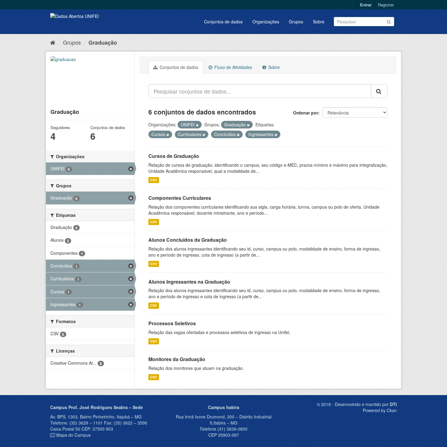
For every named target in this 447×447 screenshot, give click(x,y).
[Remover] (197, 124)
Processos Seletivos (172, 323)
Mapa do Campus (73, 435)
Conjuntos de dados (223, 22)
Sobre (318, 22)
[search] (379, 91)
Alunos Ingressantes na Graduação (189, 281)
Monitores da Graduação (176, 359)
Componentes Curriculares (179, 197)
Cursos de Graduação (173, 155)
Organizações (265, 22)
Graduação (102, 42)
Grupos (296, 22)
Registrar (386, 5)
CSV (153, 180)
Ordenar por (305, 113)
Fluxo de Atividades (232, 67)
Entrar (366, 5)
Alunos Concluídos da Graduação (187, 239)
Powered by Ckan (380, 410)
